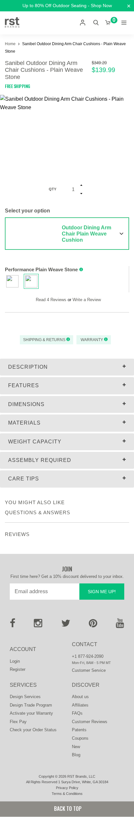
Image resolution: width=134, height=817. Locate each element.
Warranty (92, 340)
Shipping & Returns (44, 340)
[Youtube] (120, 625)
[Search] (96, 22)
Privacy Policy (67, 788)
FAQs (77, 713)
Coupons (80, 738)
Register (17, 669)
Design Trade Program (31, 705)
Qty (52, 189)
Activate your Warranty (31, 713)
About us (80, 696)
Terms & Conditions (67, 794)
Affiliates (80, 705)
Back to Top (67, 808)
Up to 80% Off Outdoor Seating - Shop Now (67, 5)
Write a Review (87, 299)
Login (15, 661)
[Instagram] (38, 625)
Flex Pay (18, 721)
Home (11, 44)
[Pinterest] (93, 625)
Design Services (25, 696)
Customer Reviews (89, 721)
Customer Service (89, 670)
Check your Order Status (33, 729)
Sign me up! (102, 591)
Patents (79, 729)
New (76, 746)
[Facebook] (12, 625)
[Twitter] (65, 625)
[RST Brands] (12, 22)
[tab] (67, 367)
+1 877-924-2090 (87, 656)
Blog (76, 754)
